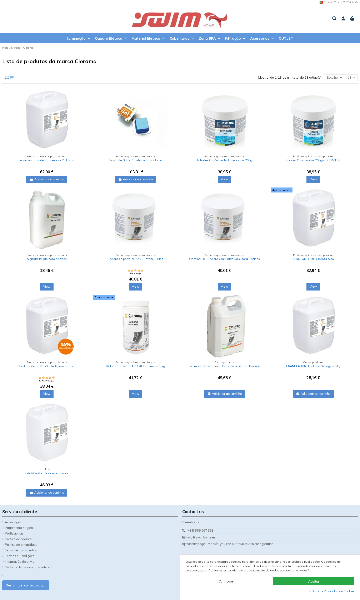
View (224, 179)
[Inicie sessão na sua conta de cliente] (343, 18)
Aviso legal (13, 522)
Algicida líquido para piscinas (47, 259)
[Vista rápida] (85, 110)
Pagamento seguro (19, 528)
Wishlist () (352, 2)
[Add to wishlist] (85, 102)
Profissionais (14, 533)
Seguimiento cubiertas (21, 550)
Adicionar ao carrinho (49, 179)
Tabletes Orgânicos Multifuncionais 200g (224, 160)
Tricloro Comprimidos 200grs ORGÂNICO (313, 160)
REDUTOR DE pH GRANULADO (313, 259)
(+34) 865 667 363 (200, 530)
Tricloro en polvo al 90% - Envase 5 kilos (135, 259)
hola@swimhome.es (201, 537)
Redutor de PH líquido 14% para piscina (46, 366)
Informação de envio (19, 562)
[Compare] (85, 95)
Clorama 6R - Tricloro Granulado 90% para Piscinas (224, 259)
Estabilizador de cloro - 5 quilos (47, 473)
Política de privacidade (21, 545)
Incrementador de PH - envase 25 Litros (47, 160)
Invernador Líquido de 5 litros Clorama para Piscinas (224, 366)
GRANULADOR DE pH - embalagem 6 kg (313, 366)
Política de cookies (18, 539)
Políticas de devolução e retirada (28, 567)
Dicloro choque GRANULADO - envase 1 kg (135, 366)
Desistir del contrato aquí (25, 585)
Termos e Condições (20, 556)
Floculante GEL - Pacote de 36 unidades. (135, 160)
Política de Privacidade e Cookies (331, 591)
